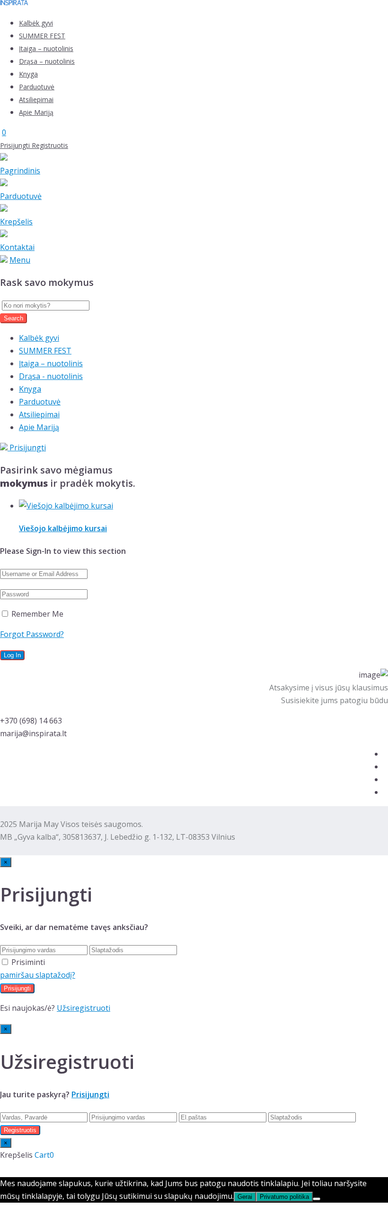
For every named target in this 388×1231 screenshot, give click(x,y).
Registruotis (50, 145)
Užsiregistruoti (83, 1008)
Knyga (28, 73)
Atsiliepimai (36, 99)
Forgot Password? (32, 634)
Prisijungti (16, 145)
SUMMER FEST (42, 35)
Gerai (245, 1196)
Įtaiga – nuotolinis (46, 48)
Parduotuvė (36, 86)
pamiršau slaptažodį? (37, 975)
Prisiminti (28, 962)
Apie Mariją (36, 112)
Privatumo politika (284, 1196)
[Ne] (316, 1198)
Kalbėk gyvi (36, 22)
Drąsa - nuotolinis (51, 376)
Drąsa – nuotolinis (47, 61)
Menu (19, 260)
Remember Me (36, 614)
